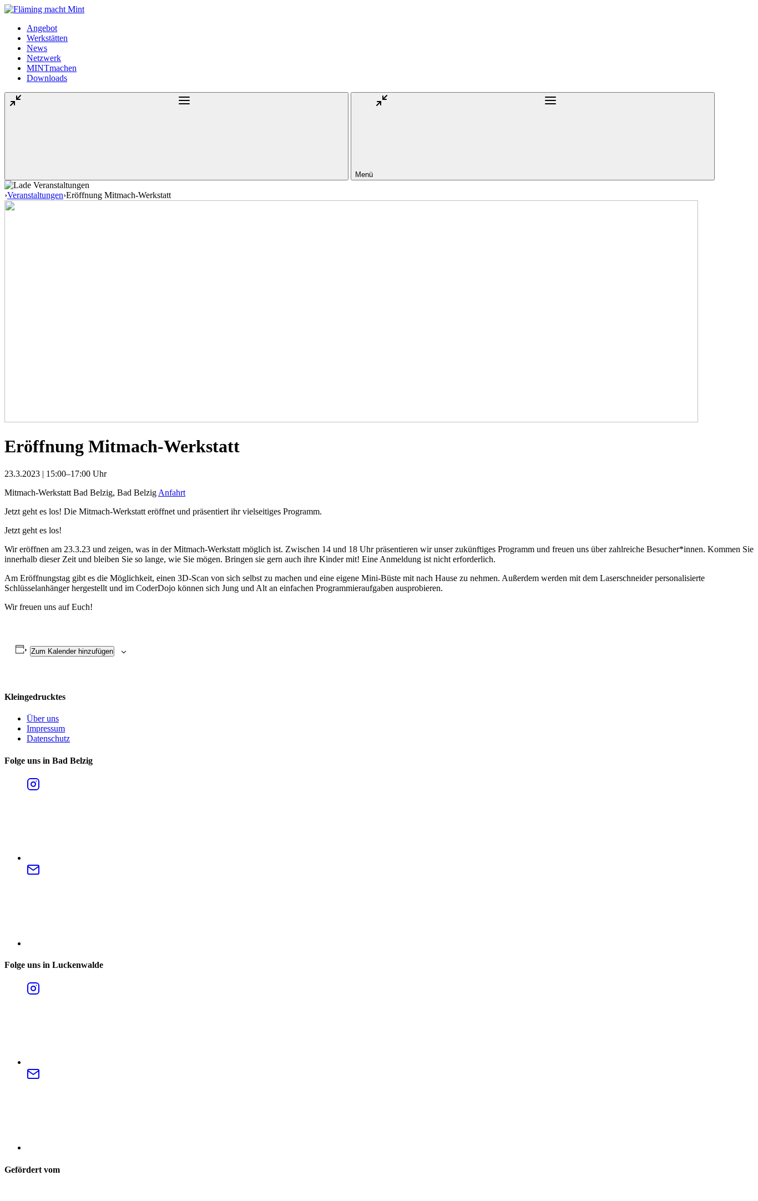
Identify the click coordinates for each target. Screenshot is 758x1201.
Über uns (43, 718)
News (37, 48)
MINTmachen (52, 68)
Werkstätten (47, 38)
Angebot (42, 28)
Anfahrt (171, 492)
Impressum (46, 728)
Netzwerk (44, 58)
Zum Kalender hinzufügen (72, 651)
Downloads (47, 78)
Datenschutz (48, 738)
